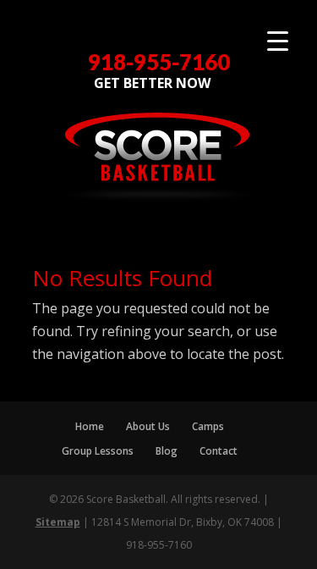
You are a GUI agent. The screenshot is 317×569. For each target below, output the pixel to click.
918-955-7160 (159, 62)
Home (89, 426)
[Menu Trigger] (277, 40)
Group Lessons (98, 451)
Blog (167, 451)
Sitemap (58, 522)
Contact (218, 451)
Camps (208, 426)
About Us (148, 426)
